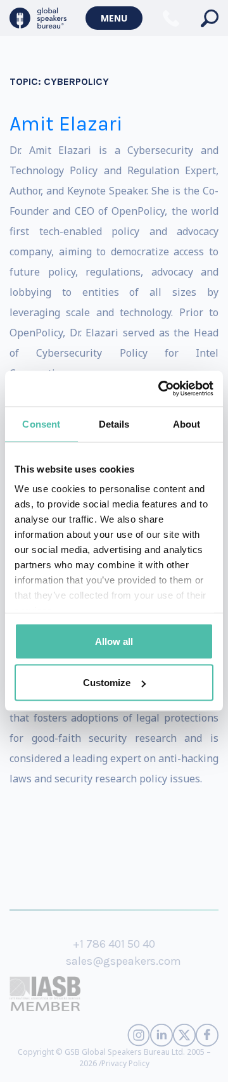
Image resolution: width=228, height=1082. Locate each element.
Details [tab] (114, 423)
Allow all (114, 640)
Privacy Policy (125, 1063)
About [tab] (187, 423)
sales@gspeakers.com (123, 961)
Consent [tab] (41, 423)
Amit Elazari (66, 124)
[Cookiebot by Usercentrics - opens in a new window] (160, 389)
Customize (106, 682)
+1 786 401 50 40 (114, 944)
